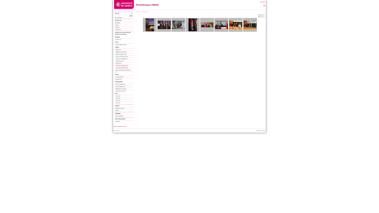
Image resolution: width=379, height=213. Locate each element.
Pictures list (145, 11)
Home (137, 11)
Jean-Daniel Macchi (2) (122, 68)
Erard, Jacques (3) (120, 84)
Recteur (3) (119, 63)
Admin (263, 130)
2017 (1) (118, 103)
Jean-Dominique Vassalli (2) (123, 70)
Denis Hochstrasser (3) (122, 56)
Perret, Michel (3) (120, 86)
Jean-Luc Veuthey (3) (121, 58)
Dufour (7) (118, 39)
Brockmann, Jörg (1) (121, 89)
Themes (117, 27)
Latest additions (119, 116)
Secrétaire (119, 17)
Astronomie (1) (119, 77)
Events (117, 25)
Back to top (117, 130)
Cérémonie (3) (119, 61)
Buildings (117, 23)
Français (262, 2)
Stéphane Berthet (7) (121, 52)
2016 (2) (118, 98)
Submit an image (119, 108)
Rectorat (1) (119, 79)
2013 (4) (118, 96)
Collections (118, 29)
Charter (117, 110)
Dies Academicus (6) (121, 44)
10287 (124, 126)
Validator (258, 130)
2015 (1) (118, 100)
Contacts (117, 121)
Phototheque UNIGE (147, 5)
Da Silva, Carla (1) (120, 91)
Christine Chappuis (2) (122, 65)
